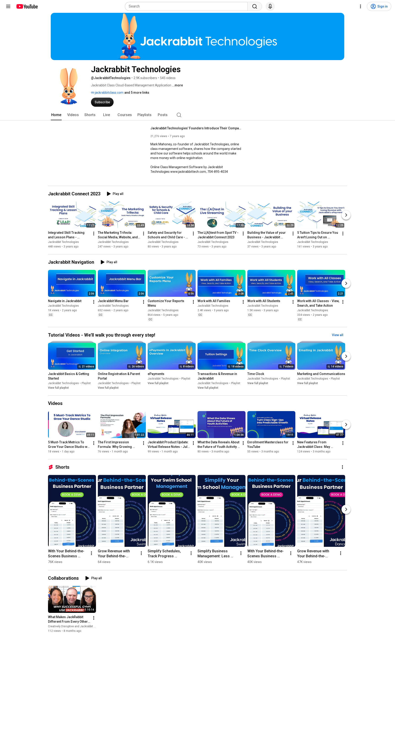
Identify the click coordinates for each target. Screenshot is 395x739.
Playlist (86, 383)
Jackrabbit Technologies (63, 242)
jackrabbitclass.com (108, 92)
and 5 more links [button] (136, 92)
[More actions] (93, 233)
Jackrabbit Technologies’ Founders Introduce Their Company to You (196, 128)
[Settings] (360, 6)
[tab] (56, 114)
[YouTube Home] (27, 6)
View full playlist (58, 387)
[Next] (346, 215)
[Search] (254, 6)
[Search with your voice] (270, 6)
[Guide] (8, 6)
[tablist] (197, 114)
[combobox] (187, 6)
